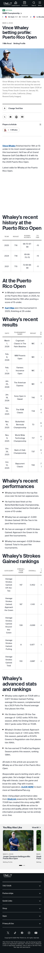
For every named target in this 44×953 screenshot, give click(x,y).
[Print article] (16, 117)
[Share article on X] (4, 117)
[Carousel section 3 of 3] (24, 865)
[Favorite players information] (40, 124)
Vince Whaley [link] (9, 145)
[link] (7, 3)
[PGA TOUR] (7, 875)
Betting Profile (7, 862)
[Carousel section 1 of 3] (20, 865)
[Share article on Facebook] (10, 117)
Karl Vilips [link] (9, 308)
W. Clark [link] (11, 17)
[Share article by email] (22, 117)
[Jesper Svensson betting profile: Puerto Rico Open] (18, 840)
